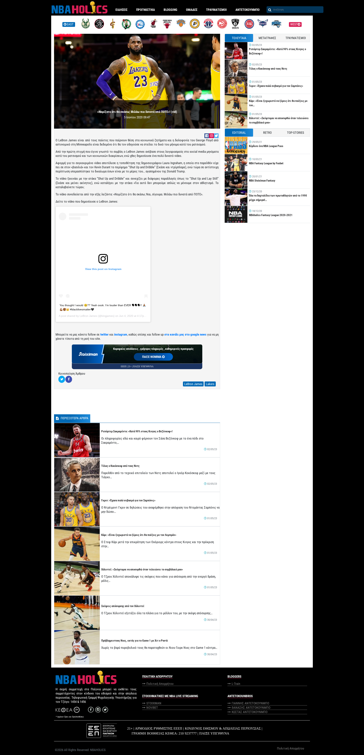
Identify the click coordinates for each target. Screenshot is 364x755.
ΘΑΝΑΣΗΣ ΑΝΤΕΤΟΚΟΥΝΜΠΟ (251, 707)
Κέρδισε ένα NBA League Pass (266, 146)
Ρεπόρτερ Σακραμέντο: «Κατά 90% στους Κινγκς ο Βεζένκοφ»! (137, 431)
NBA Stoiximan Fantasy (262, 180)
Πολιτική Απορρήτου (159, 684)
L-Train (236, 684)
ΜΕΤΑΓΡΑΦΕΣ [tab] (267, 38)
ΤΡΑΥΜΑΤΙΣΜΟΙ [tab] (296, 38)
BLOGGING (170, 10)
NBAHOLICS (98, 750)
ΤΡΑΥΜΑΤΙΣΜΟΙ (216, 10)
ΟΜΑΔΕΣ (191, 10)
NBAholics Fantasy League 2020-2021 (271, 215)
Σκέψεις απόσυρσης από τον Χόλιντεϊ (122, 606)
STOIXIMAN (153, 703)
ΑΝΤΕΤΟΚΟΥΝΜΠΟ (247, 10)
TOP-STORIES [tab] (295, 132)
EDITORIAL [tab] (239, 132)
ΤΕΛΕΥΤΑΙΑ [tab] (239, 38)
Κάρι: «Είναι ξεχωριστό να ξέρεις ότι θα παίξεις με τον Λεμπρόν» (138, 535)
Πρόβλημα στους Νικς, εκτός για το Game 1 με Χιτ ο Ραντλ (134, 640)
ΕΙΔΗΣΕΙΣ (121, 10)
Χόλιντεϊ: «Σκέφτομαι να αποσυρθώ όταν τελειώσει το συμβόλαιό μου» (142, 569)
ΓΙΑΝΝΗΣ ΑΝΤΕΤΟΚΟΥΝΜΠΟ (250, 703)
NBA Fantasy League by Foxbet (266, 163)
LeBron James (88, 315)
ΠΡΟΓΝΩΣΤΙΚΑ (145, 10)
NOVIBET (152, 707)
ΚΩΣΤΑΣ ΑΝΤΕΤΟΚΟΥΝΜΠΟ (250, 712)
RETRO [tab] (267, 132)
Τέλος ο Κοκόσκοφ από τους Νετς (120, 466)
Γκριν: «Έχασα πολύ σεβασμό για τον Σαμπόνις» (128, 500)
